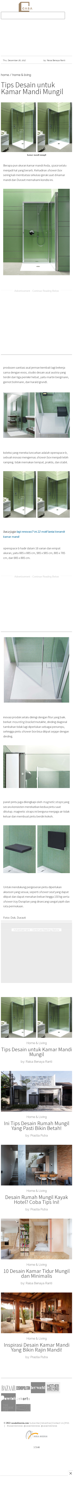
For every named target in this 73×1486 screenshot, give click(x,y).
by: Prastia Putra (36, 1135)
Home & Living (36, 1043)
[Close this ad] (70, 1473)
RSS (67, 1423)
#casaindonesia (14, 1426)
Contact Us (57, 1423)
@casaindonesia (31, 1426)
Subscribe (34, 1423)
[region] (36, 34)
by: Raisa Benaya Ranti (54, 60)
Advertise (46, 1423)
